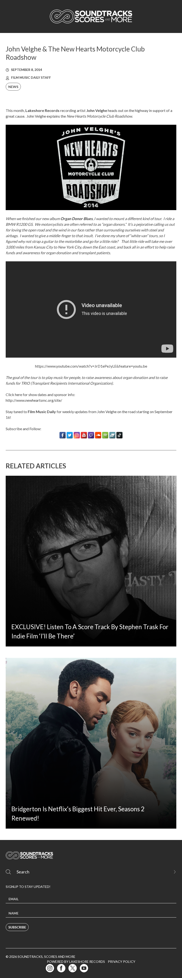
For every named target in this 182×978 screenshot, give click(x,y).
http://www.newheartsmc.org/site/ (34, 400)
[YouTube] (84, 435)
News (13, 87)
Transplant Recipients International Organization (72, 383)
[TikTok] (119, 435)
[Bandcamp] (112, 435)
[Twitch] (91, 435)
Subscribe (17, 927)
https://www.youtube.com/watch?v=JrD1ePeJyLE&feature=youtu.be (91, 366)
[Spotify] (105, 435)
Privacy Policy (121, 962)
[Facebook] (62, 435)
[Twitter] (69, 435)
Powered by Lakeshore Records (76, 962)
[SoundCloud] (98, 435)
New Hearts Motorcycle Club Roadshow (99, 116)
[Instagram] (76, 435)
